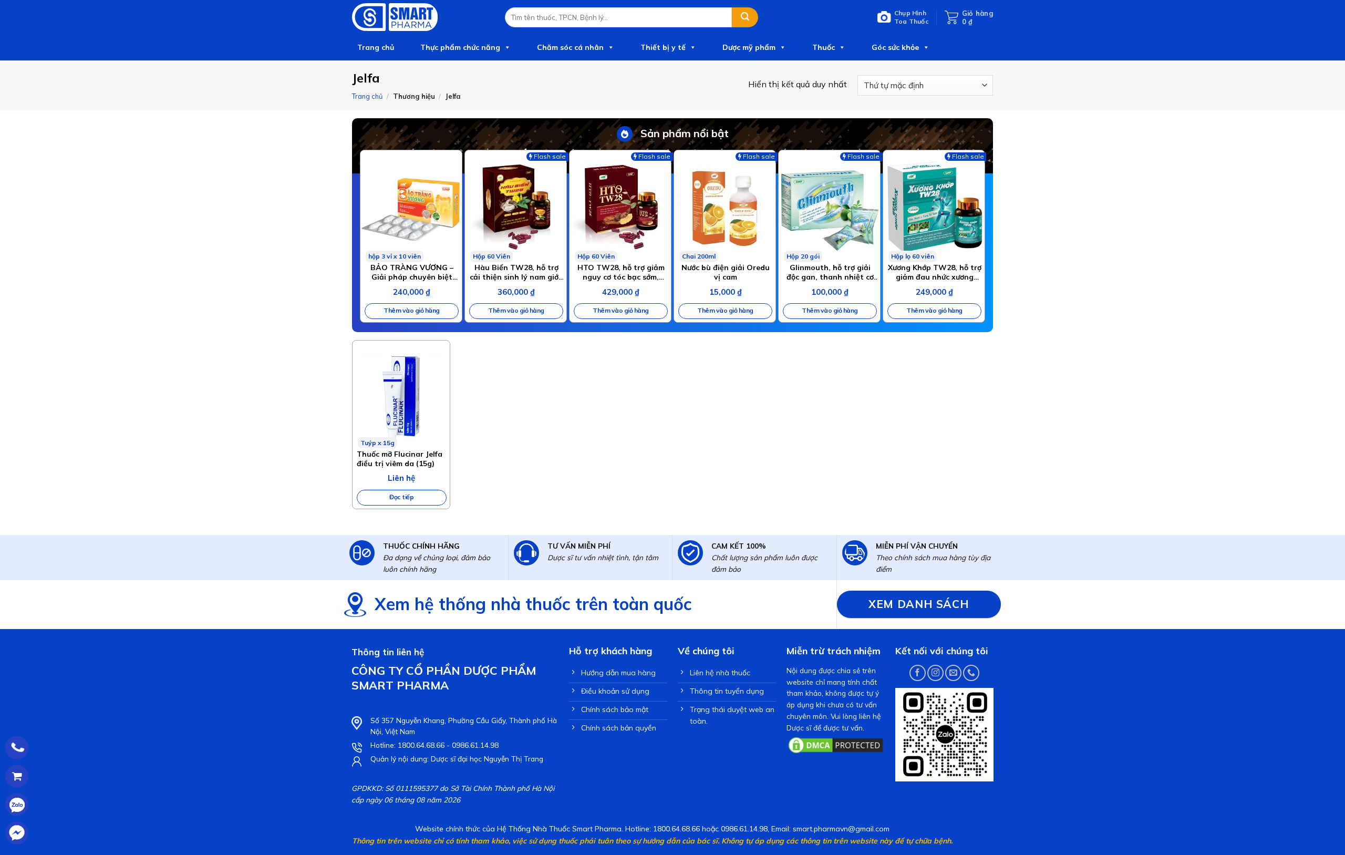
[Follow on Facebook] (917, 673)
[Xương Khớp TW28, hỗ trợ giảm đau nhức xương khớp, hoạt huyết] (934, 206)
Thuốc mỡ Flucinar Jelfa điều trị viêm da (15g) (399, 458)
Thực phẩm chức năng (460, 47)
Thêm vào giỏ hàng (412, 310)
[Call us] (971, 673)
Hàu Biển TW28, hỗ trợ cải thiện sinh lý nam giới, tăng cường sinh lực (516, 272)
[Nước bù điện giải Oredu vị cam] (724, 206)
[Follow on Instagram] (935, 673)
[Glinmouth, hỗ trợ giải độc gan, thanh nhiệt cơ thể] (829, 206)
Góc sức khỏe (895, 47)
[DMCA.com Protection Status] (836, 744)
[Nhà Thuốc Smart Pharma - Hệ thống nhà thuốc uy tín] (420, 17)
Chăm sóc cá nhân (570, 47)
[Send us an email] (953, 673)
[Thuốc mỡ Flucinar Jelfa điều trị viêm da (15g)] (401, 394)
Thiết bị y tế (663, 47)
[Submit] (745, 17)
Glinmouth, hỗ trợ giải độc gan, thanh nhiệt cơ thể (830, 272)
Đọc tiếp (401, 497)
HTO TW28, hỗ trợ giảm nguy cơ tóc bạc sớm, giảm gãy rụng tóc (621, 272)
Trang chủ (375, 47)
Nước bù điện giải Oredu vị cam (725, 272)
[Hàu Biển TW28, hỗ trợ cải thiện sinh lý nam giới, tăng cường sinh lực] (515, 206)
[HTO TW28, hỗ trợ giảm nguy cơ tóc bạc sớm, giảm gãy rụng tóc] (620, 206)
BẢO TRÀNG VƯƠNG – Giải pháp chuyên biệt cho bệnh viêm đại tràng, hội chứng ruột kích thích (412, 272)
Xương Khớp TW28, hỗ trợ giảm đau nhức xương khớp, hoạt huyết (934, 272)
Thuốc (823, 47)
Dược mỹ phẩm (748, 47)
